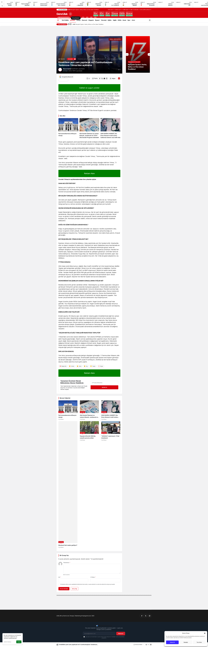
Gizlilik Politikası (7, 641)
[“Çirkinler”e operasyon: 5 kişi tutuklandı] (110, 484)
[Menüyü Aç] (70, 14)
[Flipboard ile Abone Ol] (63, 80)
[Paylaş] (150, 645)
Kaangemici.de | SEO (88, 616)
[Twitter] (146, 616)
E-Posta (93, 577)
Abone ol (120, 633)
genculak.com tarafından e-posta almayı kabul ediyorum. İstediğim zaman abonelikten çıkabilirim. (104, 637)
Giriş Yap (74, 588)
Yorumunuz (66, 562)
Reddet (186, 642)
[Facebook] (142, 616)
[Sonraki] (2, 6)
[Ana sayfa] (58, 20)
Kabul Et (172, 642)
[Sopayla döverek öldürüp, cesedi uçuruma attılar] (89, 484)
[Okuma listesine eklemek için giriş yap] (119, 78)
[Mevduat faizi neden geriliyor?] (67, 484)
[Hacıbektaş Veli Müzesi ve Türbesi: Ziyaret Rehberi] (138, 54)
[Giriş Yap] (91, 18)
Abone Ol (104, 387)
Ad (59, 577)
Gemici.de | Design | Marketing (72, 616)
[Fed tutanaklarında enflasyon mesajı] (68, 128)
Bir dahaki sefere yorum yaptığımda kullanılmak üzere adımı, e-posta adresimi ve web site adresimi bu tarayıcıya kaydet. (88, 584)
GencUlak (62, 14)
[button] (205, 633)
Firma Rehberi (75, 18)
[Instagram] (150, 616)
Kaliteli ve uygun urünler (89, 88)
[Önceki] (2, 2)
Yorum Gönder (64, 588)
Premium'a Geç (65, 18)
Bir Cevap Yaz (64, 555)
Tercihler (199, 642)
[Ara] (83, 18)
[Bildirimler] (95, 18)
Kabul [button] (19, 642)
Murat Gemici (67, 69)
